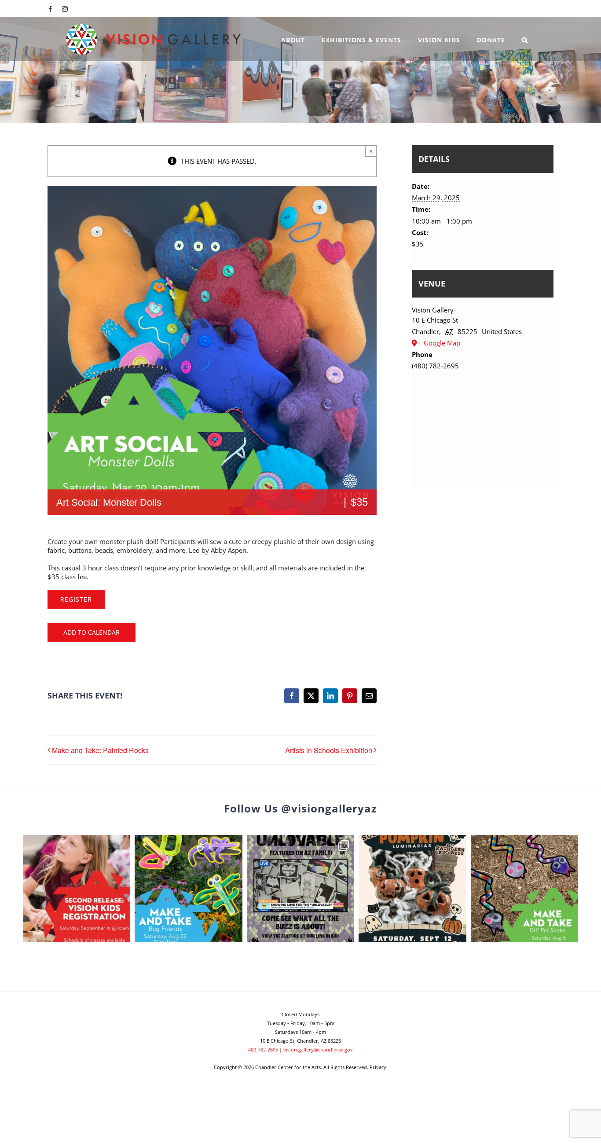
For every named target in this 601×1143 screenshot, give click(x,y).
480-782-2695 (263, 1049)
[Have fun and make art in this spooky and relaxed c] (412, 888)
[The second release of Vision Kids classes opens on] (76, 888)
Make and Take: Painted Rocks (100, 750)
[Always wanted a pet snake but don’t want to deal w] (524, 888)
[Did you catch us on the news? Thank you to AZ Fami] (300, 888)
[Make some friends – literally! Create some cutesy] (188, 888)
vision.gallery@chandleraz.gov (318, 1049)
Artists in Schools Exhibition (328, 750)
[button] (525, 39)
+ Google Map (439, 342)
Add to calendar (91, 632)
